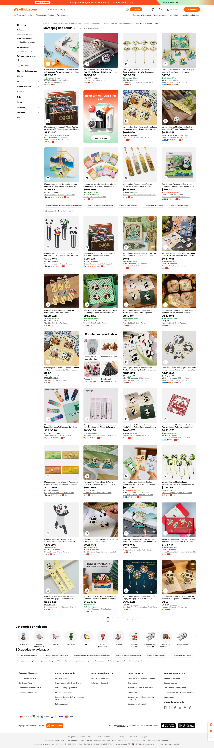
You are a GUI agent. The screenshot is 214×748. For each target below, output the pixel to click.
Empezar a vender (170, 683)
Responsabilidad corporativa (30, 688)
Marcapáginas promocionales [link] (146, 23)
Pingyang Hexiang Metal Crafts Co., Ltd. (138, 550)
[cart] (161, 10)
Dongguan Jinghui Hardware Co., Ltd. (176, 437)
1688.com (81, 737)
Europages (143, 737)
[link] (211, 724)
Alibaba (46, 23)
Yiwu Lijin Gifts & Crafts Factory (135, 266)
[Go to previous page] (103, 619)
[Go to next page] (137, 619)
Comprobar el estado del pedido (176, 688)
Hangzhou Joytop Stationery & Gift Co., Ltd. (100, 435)
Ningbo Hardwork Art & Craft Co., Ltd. (97, 264)
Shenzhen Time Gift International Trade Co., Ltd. (140, 607)
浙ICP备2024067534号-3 (170, 744)
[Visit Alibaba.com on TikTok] (189, 707)
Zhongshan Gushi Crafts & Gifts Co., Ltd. (59, 195)
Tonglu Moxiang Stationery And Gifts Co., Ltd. (179, 552)
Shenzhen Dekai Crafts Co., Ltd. (56, 140)
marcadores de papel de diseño (101, 661)
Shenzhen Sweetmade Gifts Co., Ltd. (176, 197)
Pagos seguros (61, 678)
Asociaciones (169, 697)
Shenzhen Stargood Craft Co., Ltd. (175, 82)
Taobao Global (117, 737)
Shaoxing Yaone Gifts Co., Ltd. (94, 197)
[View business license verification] (129, 744)
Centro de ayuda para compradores (141, 678)
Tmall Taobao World (94, 737)
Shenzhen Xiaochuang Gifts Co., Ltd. (97, 609)
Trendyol (133, 737)
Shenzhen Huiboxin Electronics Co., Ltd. (138, 495)
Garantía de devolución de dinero (68, 683)
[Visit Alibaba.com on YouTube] (185, 707)
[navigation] (28, 322)
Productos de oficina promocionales (118, 23)
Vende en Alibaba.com (172, 678)
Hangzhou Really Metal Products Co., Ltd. (60, 607)
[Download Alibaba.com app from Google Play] (186, 725)
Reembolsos (132, 692)
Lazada (107, 737)
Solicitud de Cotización (100, 683)
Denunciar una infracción (137, 704)
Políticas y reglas (61, 704)
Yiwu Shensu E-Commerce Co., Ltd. (136, 138)
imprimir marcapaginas (28, 661)
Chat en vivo (132, 683)
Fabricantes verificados (100, 678)
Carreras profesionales (28, 692)
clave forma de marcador (179, 205)
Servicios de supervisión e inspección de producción (69, 698)
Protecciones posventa (64, 692)
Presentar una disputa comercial (140, 688)
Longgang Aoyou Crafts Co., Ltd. (174, 607)
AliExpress (72, 737)
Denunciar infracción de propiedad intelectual (141, 698)
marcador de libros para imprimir (130, 661)
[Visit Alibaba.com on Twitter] (175, 707)
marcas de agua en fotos (52, 661)
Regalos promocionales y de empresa (85, 23)
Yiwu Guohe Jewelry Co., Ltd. (55, 82)
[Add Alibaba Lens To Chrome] (54, 725)
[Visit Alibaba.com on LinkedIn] (170, 707)
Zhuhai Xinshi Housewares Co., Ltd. (57, 435)
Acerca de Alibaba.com (28, 673)
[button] (127, 9)
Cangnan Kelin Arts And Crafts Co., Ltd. (59, 493)
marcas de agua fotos (75, 661)
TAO (126, 737)
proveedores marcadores (154, 205)
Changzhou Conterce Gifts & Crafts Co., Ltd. (140, 82)
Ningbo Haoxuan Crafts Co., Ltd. (56, 552)
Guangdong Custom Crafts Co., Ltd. (58, 264)
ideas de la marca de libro (129, 205)
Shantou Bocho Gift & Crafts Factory (97, 493)
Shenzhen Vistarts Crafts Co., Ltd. (174, 138)
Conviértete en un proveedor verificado (179, 692)
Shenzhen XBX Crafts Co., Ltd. (94, 80)
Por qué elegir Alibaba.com (29, 678)
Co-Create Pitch (25, 683)
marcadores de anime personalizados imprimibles (64, 205)
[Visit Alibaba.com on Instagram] (180, 707)
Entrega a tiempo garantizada (66, 688)
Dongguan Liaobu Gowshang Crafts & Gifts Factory (140, 195)
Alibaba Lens (31, 726)
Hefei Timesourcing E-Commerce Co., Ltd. (99, 552)
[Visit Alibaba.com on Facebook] (165, 707)
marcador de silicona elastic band (59, 211)
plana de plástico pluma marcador (101, 205)
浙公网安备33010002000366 (147, 744)
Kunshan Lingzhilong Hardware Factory (177, 493)
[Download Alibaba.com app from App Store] (168, 725)
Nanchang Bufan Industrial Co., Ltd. (136, 435)
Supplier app (122, 726)
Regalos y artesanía (60, 23)
